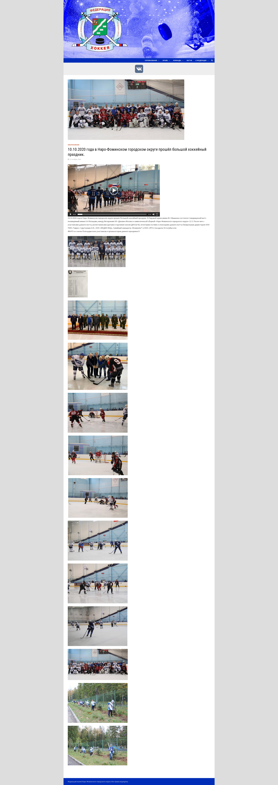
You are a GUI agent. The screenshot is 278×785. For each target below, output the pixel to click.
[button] (113, 190)
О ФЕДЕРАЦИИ (200, 60)
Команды (177, 60)
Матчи (189, 60)
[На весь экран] (157, 214)
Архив (165, 60)
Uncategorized (73, 145)
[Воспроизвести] (71, 214)
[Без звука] (153, 214)
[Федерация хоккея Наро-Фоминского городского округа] (139, 29)
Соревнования (151, 60)
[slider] (112, 214)
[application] (114, 190)
